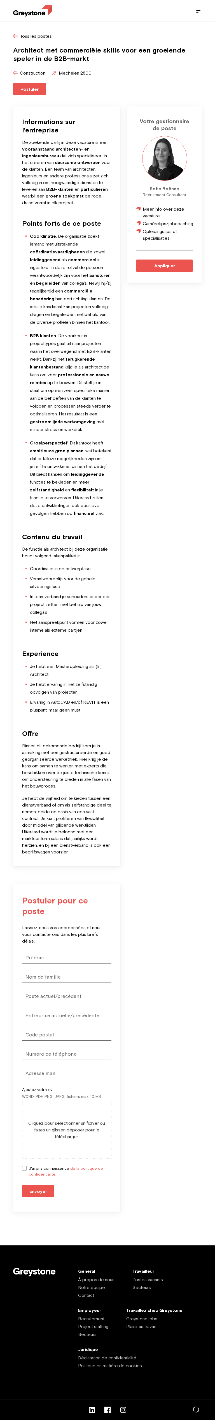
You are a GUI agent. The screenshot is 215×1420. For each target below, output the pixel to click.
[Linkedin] (91, 1410)
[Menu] (199, 10)
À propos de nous (96, 1279)
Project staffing (93, 1326)
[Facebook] (107, 1410)
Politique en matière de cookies (110, 1365)
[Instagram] (123, 1410)
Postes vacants (147, 1279)
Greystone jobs (141, 1318)
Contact (86, 1295)
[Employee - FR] (32, 11)
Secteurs (141, 1287)
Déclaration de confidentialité (107, 1357)
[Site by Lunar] (196, 1410)
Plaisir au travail (141, 1326)
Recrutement (91, 1318)
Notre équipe (91, 1287)
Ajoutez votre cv (37, 1089)
